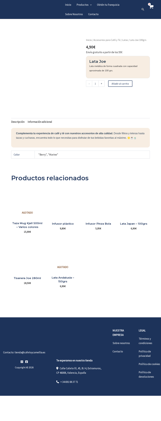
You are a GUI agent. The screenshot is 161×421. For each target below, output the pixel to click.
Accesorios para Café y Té (107, 39)
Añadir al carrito (120, 83)
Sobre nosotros (121, 343)
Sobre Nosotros (74, 14)
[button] (90, 4)
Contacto (93, 14)
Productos (83, 4)
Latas (125, 39)
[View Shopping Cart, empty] (151, 9)
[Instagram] (21, 361)
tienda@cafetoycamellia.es (29, 352)
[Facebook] (26, 361)
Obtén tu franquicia (108, 4)
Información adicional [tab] (40, 122)
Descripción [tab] (18, 122)
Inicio (68, 4)
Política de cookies (149, 364)
